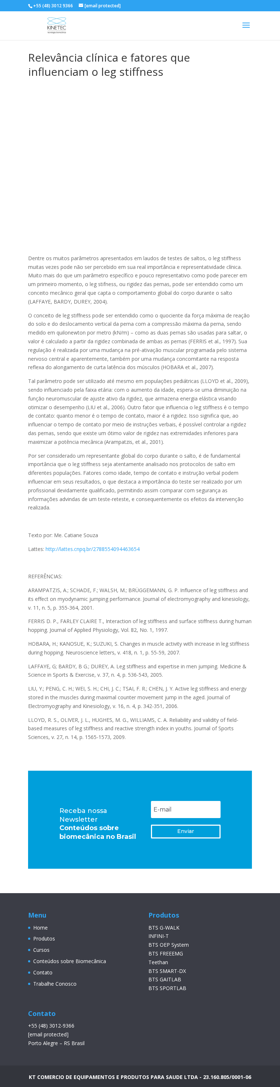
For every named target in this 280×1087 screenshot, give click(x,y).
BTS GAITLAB (164, 979)
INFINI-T (158, 935)
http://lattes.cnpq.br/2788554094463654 (93, 549)
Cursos (41, 949)
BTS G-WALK (163, 927)
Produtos (44, 938)
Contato (42, 972)
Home (40, 927)
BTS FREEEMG (165, 953)
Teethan (158, 962)
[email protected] (48, 1034)
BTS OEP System (168, 944)
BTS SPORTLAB (167, 988)
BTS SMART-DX (167, 970)
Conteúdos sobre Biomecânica (69, 961)
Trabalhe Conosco (55, 983)
